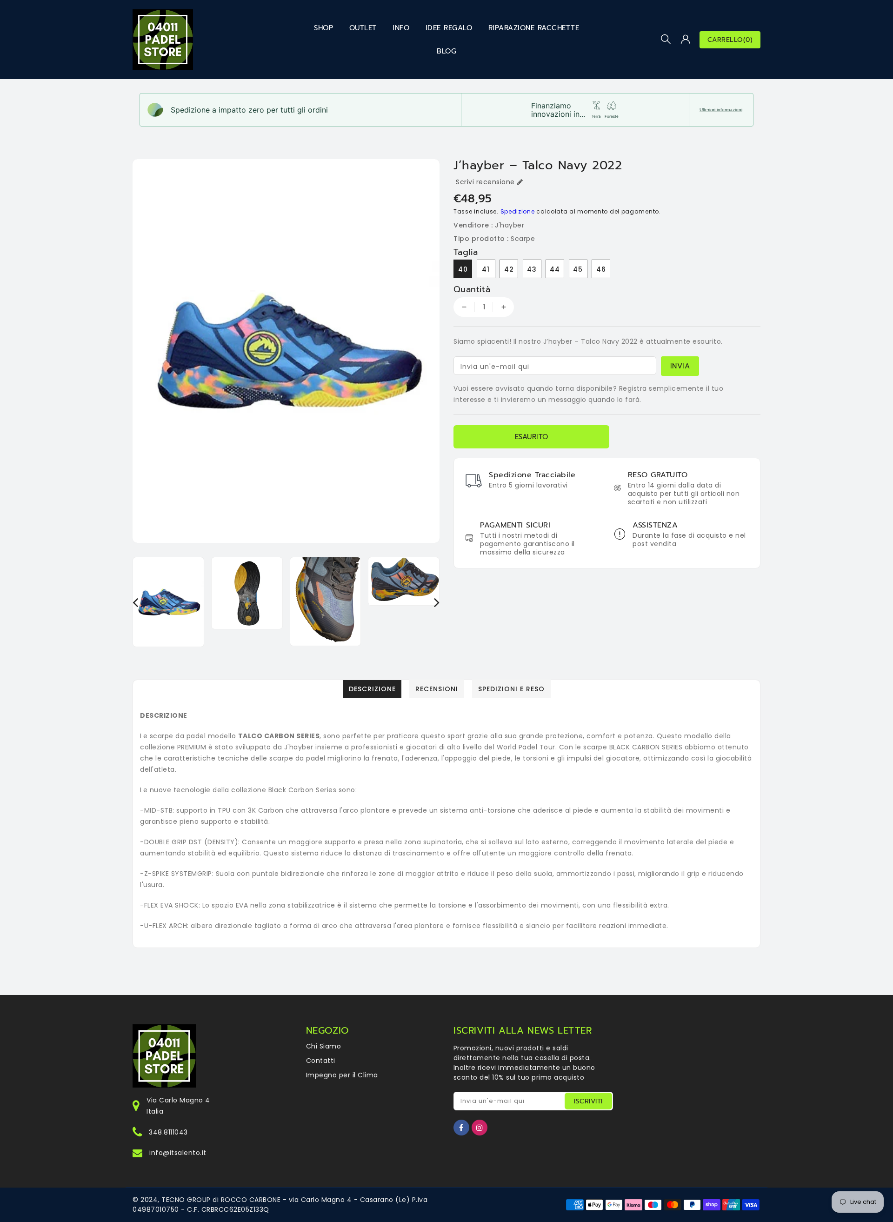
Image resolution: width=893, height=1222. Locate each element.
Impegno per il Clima (342, 1075)
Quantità (471, 289)
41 (486, 269)
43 (532, 269)
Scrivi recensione (485, 182)
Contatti (320, 1060)
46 (601, 269)
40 (463, 269)
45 (578, 269)
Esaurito (531, 437)
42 (509, 269)
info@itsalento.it (178, 1152)
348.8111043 (168, 1132)
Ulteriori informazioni (721, 109)
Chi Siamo (323, 1046)
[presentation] (135, 602)
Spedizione (517, 211)
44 (555, 269)
